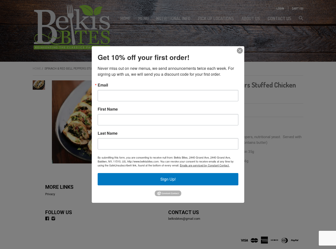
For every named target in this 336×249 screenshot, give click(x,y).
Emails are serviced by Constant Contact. (204, 165)
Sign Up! (168, 179)
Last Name (108, 133)
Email (103, 85)
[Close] (240, 51)
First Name (108, 109)
